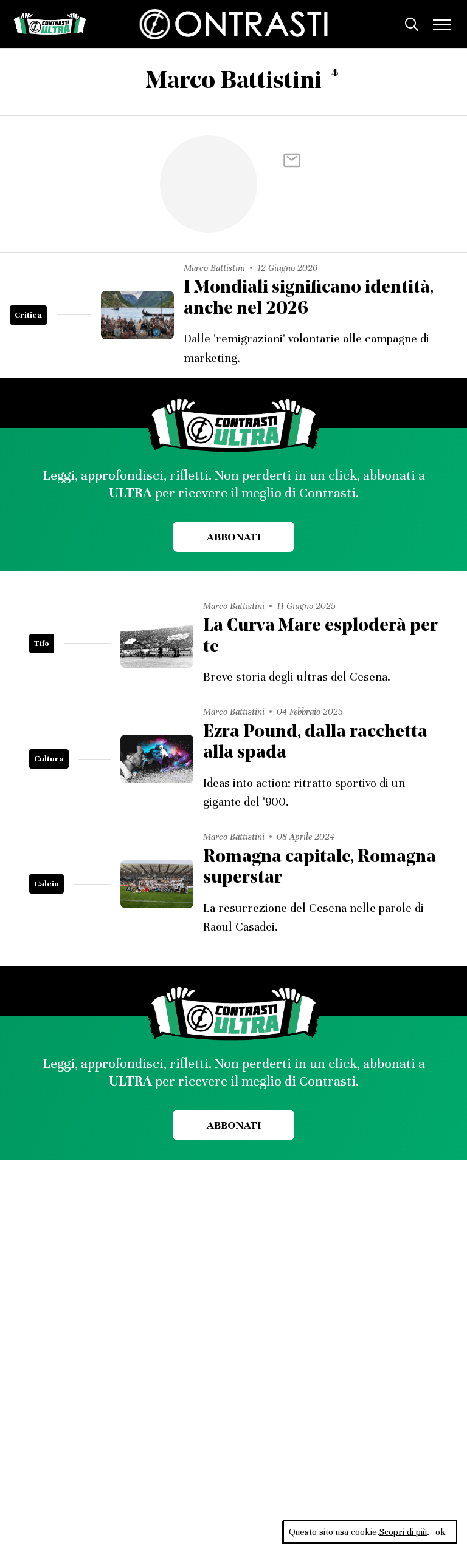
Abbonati (234, 536)
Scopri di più (403, 1531)
